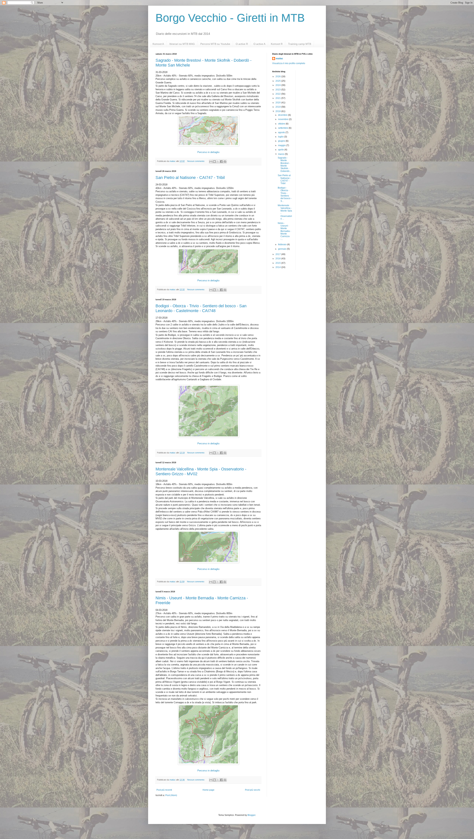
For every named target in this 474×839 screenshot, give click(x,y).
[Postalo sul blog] (214, 161)
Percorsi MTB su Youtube (215, 43)
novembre (283, 119)
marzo (281, 154)
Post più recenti (164, 790)
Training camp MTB (299, 43)
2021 (278, 98)
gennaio (282, 249)
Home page (208, 790)
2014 (278, 267)
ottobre (282, 123)
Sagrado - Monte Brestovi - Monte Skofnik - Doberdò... (284, 164)
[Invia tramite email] (211, 161)
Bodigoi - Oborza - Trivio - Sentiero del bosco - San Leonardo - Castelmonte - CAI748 (201, 308)
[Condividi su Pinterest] (225, 161)
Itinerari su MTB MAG (182, 43)
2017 (278, 254)
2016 (278, 258)
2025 (278, 81)
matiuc (279, 58)
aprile (281, 149)
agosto (282, 132)
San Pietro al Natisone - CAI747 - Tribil (190, 177)
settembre (283, 128)
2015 (278, 263)
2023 (278, 89)
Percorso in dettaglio (208, 152)
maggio (282, 145)
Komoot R (277, 43)
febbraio (282, 244)
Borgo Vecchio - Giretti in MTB (230, 18)
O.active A (259, 43)
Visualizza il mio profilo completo (288, 63)
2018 (278, 111)
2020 (278, 102)
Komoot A (158, 43)
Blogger (251, 815)
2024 (278, 85)
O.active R (242, 43)
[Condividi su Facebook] (221, 161)
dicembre (283, 115)
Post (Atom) (171, 795)
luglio (281, 136)
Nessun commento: (196, 161)
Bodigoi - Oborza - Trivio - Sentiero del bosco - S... (285, 194)
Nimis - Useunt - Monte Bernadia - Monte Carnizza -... (284, 231)
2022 (278, 94)
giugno (282, 141)
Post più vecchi (252, 790)
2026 (278, 76)
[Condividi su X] (218, 161)
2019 (278, 107)
